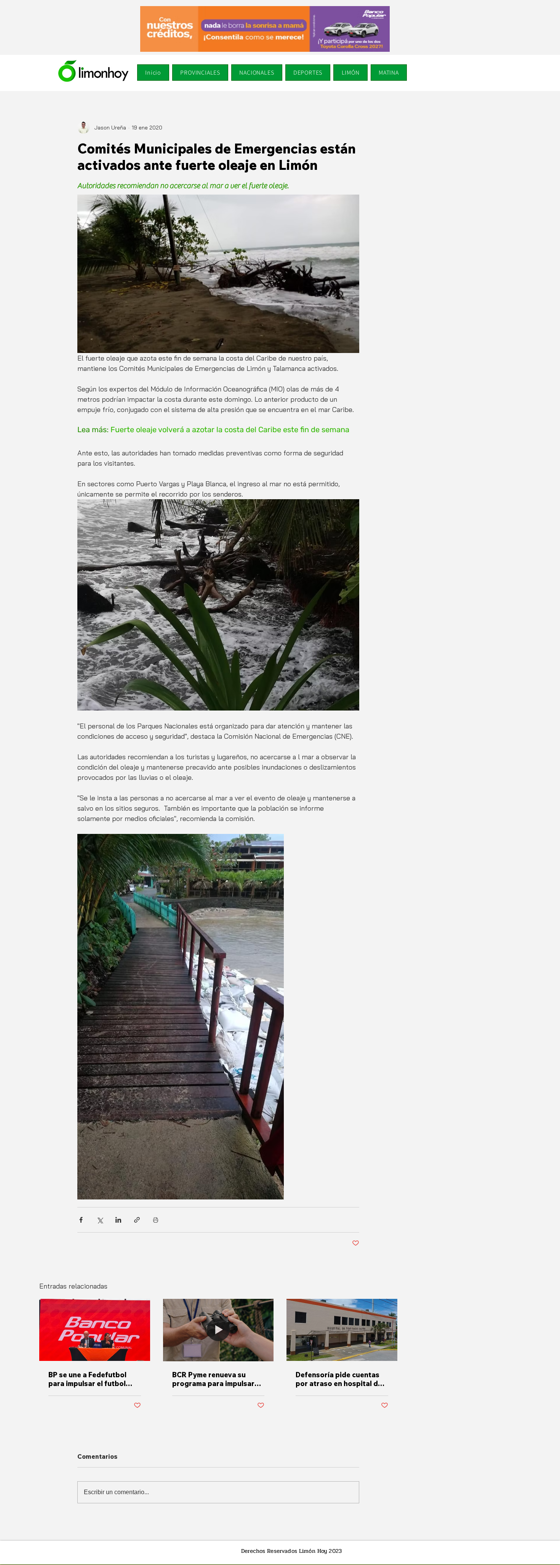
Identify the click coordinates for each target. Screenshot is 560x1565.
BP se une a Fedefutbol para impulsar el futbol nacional (87, 1379)
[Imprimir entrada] (155, 1219)
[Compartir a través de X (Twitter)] (99, 1219)
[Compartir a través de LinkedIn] (118, 1219)
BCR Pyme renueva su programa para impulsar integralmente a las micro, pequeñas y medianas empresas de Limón (216, 1379)
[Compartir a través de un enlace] (137, 1219)
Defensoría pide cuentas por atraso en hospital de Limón (339, 1379)
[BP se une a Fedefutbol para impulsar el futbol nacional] (94, 1330)
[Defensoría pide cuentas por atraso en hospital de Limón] (341, 1330)
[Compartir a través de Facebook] (81, 1219)
